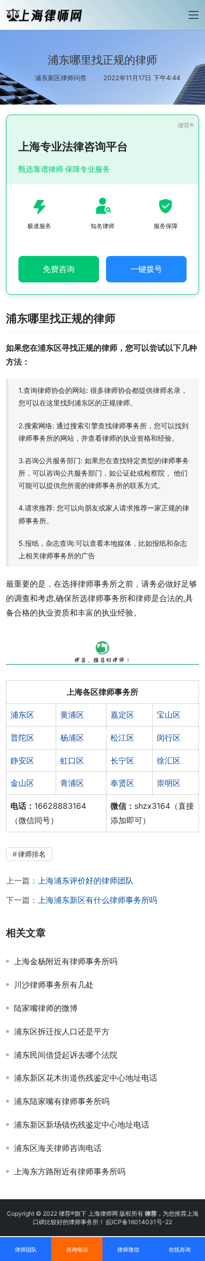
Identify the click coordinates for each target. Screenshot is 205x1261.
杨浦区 (72, 738)
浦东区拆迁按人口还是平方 (61, 1031)
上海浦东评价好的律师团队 (85, 880)
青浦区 (72, 783)
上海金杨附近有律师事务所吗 (65, 961)
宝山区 (169, 715)
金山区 (22, 783)
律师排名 (32, 854)
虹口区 (72, 760)
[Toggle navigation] (193, 15)
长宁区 (122, 760)
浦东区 (22, 715)
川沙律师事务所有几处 (54, 984)
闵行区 (169, 738)
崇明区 (169, 783)
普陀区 (22, 738)
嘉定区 (122, 715)
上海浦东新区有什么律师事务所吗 (97, 900)
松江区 (122, 738)
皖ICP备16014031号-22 (139, 1222)
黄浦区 (72, 715)
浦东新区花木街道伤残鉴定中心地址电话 (85, 1077)
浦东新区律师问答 (61, 78)
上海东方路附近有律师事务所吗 (69, 1171)
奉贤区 (122, 783)
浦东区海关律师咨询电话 (58, 1147)
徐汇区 (169, 760)
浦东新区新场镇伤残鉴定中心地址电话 (81, 1124)
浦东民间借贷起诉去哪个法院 (65, 1054)
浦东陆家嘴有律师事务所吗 (61, 1101)
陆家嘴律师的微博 (46, 1008)
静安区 (22, 760)
